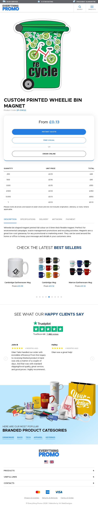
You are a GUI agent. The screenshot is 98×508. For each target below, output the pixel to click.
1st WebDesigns (65, 503)
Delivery (43, 219)
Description (10, 219)
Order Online (49, 154)
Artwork (57, 219)
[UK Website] (52, 463)
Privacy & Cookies (31, 498)
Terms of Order (67, 498)
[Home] (11, 8)
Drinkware (8, 437)
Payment (70, 219)
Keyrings (50, 437)
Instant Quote (49, 132)
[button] (36, 297)
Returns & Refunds (50, 498)
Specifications (27, 219)
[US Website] (46, 463)
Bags (19, 437)
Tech (28, 437)
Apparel (38, 437)
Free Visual (49, 140)
